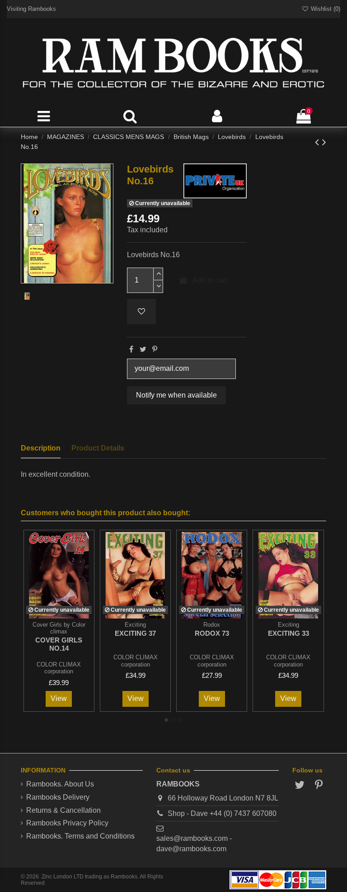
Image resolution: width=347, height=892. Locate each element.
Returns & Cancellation (63, 810)
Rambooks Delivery (57, 797)
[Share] (131, 349)
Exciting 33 (288, 633)
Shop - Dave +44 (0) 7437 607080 (222, 813)
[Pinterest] (154, 349)
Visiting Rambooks (31, 8)
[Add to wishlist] (141, 311)
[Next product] (324, 142)
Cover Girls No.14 (58, 644)
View (59, 698)
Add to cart (209, 280)
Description (41, 448)
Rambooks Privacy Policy (67, 823)
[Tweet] (143, 349)
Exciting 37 (135, 633)
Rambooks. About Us (60, 784)
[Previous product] (318, 142)
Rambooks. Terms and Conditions (80, 836)
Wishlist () (324, 8)
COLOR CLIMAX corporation (59, 668)
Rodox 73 (212, 633)
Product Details (97, 448)
